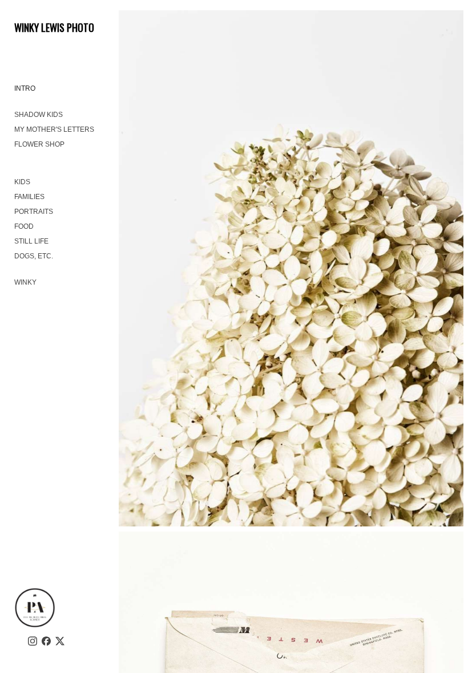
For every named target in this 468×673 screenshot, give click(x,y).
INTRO (24, 88)
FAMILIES (29, 197)
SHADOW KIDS (38, 115)
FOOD (24, 226)
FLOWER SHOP (39, 144)
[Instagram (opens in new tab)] (32, 641)
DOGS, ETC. (33, 256)
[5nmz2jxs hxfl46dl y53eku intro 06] (291, 268)
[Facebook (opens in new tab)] (46, 641)
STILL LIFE (31, 241)
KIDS (22, 182)
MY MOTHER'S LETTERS (54, 129)
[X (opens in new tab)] (59, 641)
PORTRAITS (33, 212)
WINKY (25, 282)
